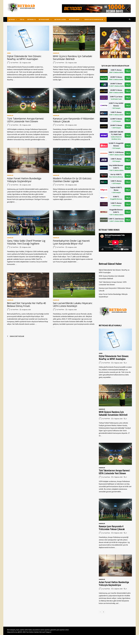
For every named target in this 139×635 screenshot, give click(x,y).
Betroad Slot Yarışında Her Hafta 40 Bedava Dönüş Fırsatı (26, 304)
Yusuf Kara (15, 63)
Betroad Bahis (74, 19)
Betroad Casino (60, 19)
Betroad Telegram (45, 632)
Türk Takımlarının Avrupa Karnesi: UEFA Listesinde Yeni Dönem (25, 120)
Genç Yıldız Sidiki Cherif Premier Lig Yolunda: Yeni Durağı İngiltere (26, 242)
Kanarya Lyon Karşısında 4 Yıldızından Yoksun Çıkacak (73, 120)
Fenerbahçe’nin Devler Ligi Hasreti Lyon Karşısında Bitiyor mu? (71, 242)
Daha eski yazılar (17, 336)
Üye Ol (22, 19)
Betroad (12, 19)
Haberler (56, 53)
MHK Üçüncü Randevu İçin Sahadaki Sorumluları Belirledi (72, 58)
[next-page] (103, 611)
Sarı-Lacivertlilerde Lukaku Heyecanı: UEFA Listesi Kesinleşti (72, 304)
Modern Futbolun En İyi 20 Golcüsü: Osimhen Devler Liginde (72, 180)
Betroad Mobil (44, 19)
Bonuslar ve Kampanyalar (94, 19)
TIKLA (128, 71)
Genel (9, 53)
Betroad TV (31, 19)
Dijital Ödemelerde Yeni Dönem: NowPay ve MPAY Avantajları (24, 58)
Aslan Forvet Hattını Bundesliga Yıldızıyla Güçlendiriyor (24, 180)
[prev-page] (100, 611)
